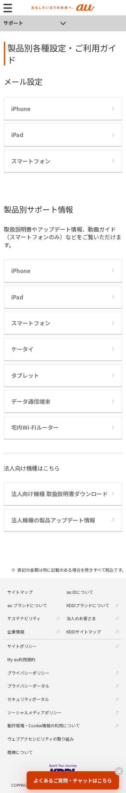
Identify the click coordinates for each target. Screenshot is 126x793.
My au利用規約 (21, 659)
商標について (20, 752)
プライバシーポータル (28, 686)
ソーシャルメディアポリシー (34, 712)
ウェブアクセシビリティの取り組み (40, 739)
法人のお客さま (81, 618)
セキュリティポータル (28, 699)
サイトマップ (20, 592)
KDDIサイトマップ (83, 632)
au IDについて (79, 592)
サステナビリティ (24, 618)
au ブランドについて (27, 605)
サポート (13, 22)
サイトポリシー (22, 646)
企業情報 (15, 632)
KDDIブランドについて (87, 605)
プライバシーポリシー (28, 673)
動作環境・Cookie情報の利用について (43, 725)
